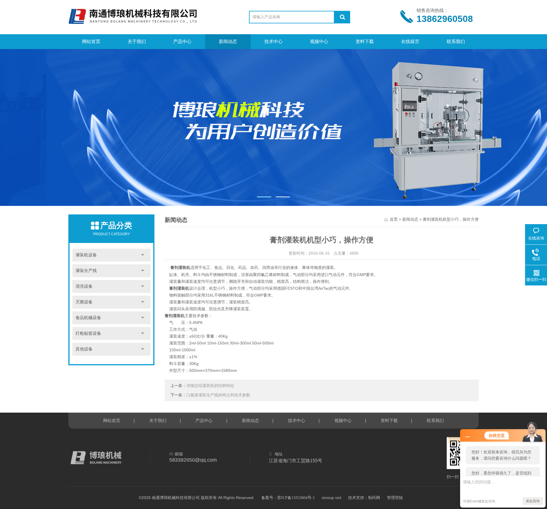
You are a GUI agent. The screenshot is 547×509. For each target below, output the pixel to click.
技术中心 (273, 41)
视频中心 (319, 41)
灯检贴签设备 (88, 333)
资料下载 (365, 41)
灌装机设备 (86, 255)
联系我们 (456, 41)
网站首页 (91, 41)
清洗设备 (84, 286)
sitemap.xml (331, 498)
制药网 (374, 498)
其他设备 (84, 349)
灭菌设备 (84, 302)
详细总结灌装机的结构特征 (210, 386)
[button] (264, 196)
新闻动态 (228, 41)
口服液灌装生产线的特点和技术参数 (218, 395)
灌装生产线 (86, 270)
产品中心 (182, 41)
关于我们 (137, 41)
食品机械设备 (88, 317)
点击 (142, 255)
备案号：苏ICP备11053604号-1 (288, 498)
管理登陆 (395, 498)
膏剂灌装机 (180, 267)
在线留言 (410, 41)
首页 (394, 219)
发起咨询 (533, 501)
